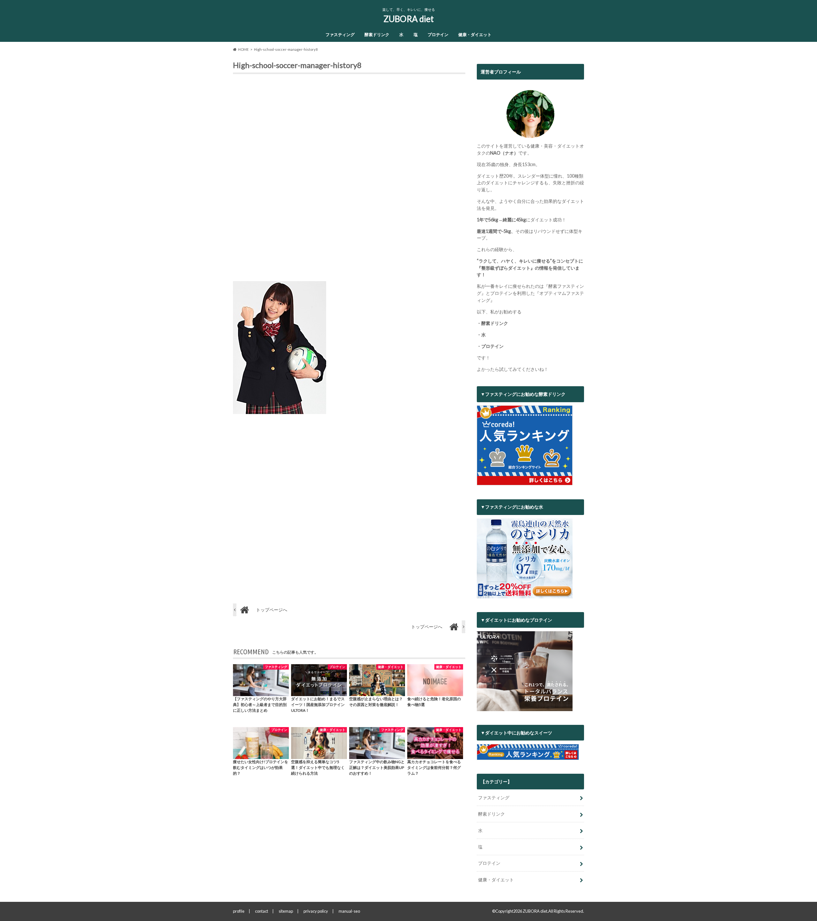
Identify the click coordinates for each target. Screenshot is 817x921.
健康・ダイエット (474, 34)
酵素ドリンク (376, 34)
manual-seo (349, 911)
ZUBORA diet (409, 19)
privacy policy (316, 911)
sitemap (286, 911)
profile (238, 911)
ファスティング (340, 34)
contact (261, 911)
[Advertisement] (349, 180)
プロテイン (438, 34)
